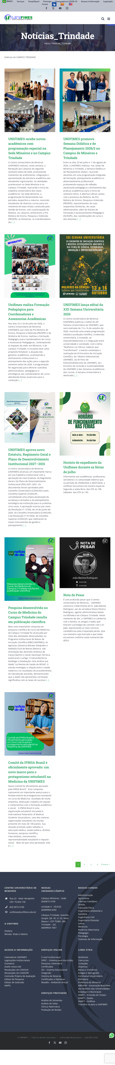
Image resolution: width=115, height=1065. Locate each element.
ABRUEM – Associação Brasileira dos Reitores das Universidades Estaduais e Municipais (94, 988)
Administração (85, 895)
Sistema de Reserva (51, 976)
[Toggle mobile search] (102, 18)
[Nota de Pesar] (85, 562)
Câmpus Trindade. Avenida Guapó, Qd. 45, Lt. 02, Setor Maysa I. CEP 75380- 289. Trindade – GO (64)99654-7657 (55, 921)
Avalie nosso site (12, 966)
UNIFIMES (23, 1037)
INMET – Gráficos (86, 1001)
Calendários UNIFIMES (15, 957)
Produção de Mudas (51, 1009)
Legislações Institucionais (17, 960)
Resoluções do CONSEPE (16, 972)
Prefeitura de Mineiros (89, 982)
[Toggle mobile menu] (109, 18)
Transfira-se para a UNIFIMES (93, 1004)
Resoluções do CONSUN (16, 969)
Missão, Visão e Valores (16, 934)
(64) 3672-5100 (17, 907)
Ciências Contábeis (87, 901)
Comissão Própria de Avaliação (19, 976)
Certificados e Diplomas (53, 979)
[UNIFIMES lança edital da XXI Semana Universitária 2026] (85, 266)
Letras (81, 923)
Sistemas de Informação (90, 939)
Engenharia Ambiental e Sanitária (90, 912)
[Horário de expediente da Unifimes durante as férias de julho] (85, 424)
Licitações (83, 963)
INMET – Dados (85, 998)
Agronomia (83, 898)
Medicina (82, 926)
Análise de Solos (49, 1003)
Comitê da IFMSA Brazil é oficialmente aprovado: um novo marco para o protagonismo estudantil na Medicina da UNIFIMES (25, 723)
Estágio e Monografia (88, 972)
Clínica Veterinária (50, 1006)
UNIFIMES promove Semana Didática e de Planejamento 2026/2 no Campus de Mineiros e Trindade (81, 148)
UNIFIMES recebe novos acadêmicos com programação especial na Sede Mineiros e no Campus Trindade (29, 148)
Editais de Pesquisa (14, 979)
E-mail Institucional (51, 957)
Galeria (34, 266)
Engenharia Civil (86, 917)
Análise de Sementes (51, 1000)
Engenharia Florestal (88, 920)
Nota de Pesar (80, 562)
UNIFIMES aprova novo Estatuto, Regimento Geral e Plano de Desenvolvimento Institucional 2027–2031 (25, 417)
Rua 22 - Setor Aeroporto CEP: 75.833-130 (22, 900)
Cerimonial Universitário (90, 976)
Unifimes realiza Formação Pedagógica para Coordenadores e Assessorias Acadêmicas (25, 266)
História (8, 931)
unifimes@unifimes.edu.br (23, 912)
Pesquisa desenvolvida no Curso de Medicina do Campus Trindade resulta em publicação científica (25, 569)
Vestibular (83, 957)
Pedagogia (83, 932)
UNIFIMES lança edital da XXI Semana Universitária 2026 (80, 266)
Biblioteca (83, 979)
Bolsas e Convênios (87, 969)
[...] (13, 222)
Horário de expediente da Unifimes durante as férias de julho (80, 423)
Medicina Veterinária (88, 929)
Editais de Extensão (14, 982)
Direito (81, 904)
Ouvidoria (9, 963)
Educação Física (86, 907)
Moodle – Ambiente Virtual (54, 982)
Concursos (83, 960)
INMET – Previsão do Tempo (92, 995)
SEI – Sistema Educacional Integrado (54, 971)
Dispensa (82, 966)
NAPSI (7, 985)
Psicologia (83, 936)
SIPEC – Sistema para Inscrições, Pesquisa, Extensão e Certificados (57, 963)
